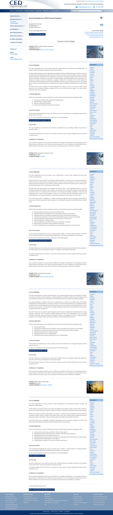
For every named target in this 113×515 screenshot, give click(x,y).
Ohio (91, 113)
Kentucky (92, 85)
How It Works (48, 496)
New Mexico (93, 107)
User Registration (49, 498)
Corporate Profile (78, 496)
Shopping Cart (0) (90, 1)
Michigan (92, 92)
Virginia (92, 128)
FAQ (45, 504)
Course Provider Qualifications (100, 498)
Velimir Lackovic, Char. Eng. (47, 49)
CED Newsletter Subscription (30, 498)
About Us (45, 11)
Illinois (91, 79)
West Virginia (93, 130)
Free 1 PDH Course (27, 496)
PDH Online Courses (10, 496)
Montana (92, 99)
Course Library (19, 11)
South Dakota (93, 122)
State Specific (13, 21)
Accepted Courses (78, 500)
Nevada (92, 102)
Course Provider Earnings (99, 502)
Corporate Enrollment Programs (30, 500)
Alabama (92, 67)
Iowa (91, 82)
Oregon (92, 117)
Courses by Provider (16, 42)
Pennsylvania (93, 118)
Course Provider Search (98, 504)
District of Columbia (95, 136)
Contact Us (13, 49)
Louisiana (92, 87)
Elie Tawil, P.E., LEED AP (46, 385)
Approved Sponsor (78, 498)
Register (101, 1)
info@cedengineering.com (85, 7)
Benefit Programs (29, 11)
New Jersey (93, 105)
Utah (91, 127)
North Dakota (93, 112)
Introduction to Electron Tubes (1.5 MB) (40, 240)
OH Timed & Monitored (16, 39)
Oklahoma (92, 115)
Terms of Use (54, 511)
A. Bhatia (42, 156)
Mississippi (93, 95)
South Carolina (93, 120)
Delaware (92, 72)
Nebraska (92, 100)
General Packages (14, 23)
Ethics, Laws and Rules (11, 500)
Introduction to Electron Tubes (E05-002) (94, 34)
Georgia (92, 75)
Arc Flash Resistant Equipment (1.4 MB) (39, 120)
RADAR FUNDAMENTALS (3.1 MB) (37, 455)
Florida (91, 74)
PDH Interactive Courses (11, 506)
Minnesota (92, 94)
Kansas (92, 84)
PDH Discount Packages (11, 498)
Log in (97, 1)
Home (12, 11)
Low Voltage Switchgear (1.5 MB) (38, 350)
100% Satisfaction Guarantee (51, 502)
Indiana (92, 80)
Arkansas (92, 71)
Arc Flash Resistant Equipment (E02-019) (94, 32)
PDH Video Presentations (11, 504)
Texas (91, 125)
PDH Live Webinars (10, 502)
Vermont (92, 135)
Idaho (91, 77)
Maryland (92, 90)
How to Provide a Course (99, 500)
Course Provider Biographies (80, 502)
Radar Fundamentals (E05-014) (96, 37)
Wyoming (92, 133)
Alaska (91, 69)
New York (92, 108)
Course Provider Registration (100, 496)
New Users (39, 11)
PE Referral (26, 502)
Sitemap (61, 511)
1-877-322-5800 (99, 7)
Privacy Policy (46, 511)
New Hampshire (94, 103)
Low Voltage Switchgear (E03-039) (95, 35)
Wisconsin (92, 132)
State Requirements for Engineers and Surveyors (56, 500)
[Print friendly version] (101, 25)
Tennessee (92, 123)
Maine (91, 89)
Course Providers (54, 11)
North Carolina (93, 110)
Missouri (92, 97)
